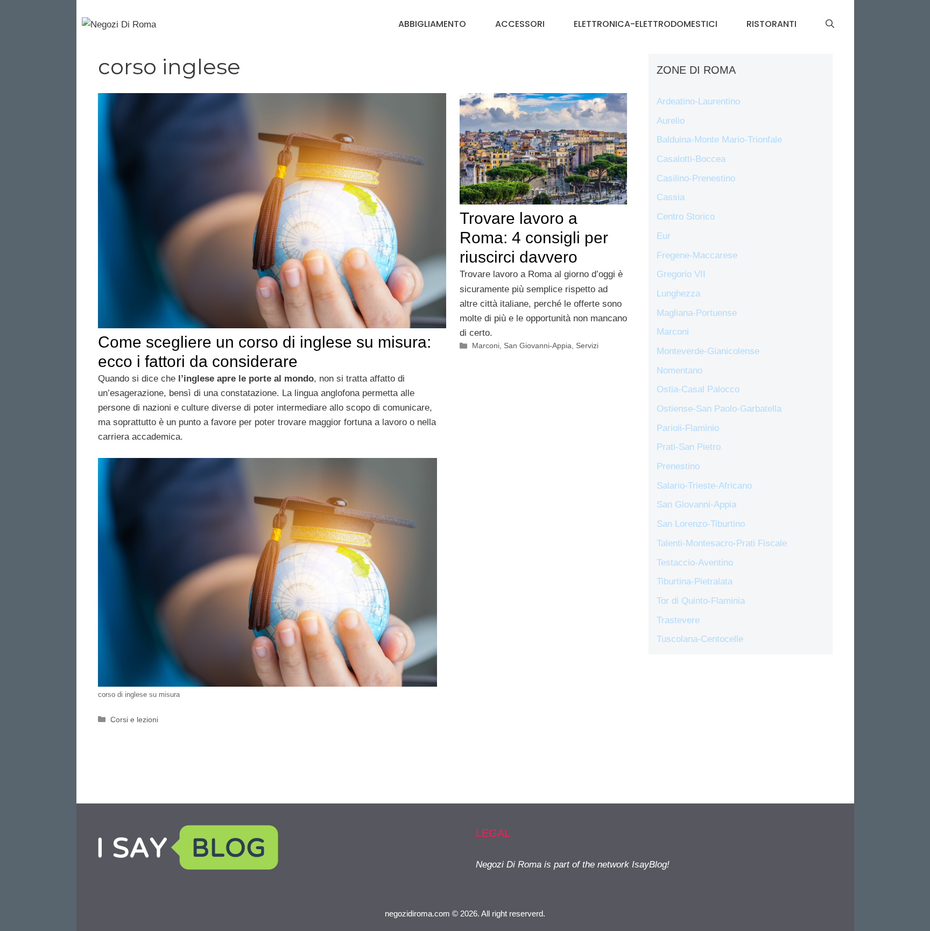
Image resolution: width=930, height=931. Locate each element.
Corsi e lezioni (134, 719)
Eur (664, 236)
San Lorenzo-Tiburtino (701, 524)
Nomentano (679, 370)
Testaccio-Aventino (695, 563)
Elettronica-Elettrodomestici (645, 24)
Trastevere (678, 620)
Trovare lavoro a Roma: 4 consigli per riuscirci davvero (534, 237)
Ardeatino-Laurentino (698, 101)
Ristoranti (771, 24)
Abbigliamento (432, 24)
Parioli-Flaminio (688, 428)
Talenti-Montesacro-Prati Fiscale (722, 543)
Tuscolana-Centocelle (700, 639)
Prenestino (678, 466)
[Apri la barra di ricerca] (830, 24)
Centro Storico (686, 216)
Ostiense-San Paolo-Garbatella (719, 409)
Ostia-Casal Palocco (698, 389)
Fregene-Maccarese (697, 255)
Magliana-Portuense (697, 313)
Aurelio (671, 121)
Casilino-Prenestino (696, 178)
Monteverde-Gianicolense (708, 351)
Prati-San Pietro (689, 447)
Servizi (587, 345)
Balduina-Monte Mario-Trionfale (719, 140)
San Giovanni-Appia (538, 345)
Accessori (520, 24)
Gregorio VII (681, 274)
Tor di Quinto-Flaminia (701, 601)
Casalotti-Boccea (691, 159)
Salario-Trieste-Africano (704, 486)
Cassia (671, 197)
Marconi (485, 345)
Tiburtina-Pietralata (694, 581)
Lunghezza (678, 293)
